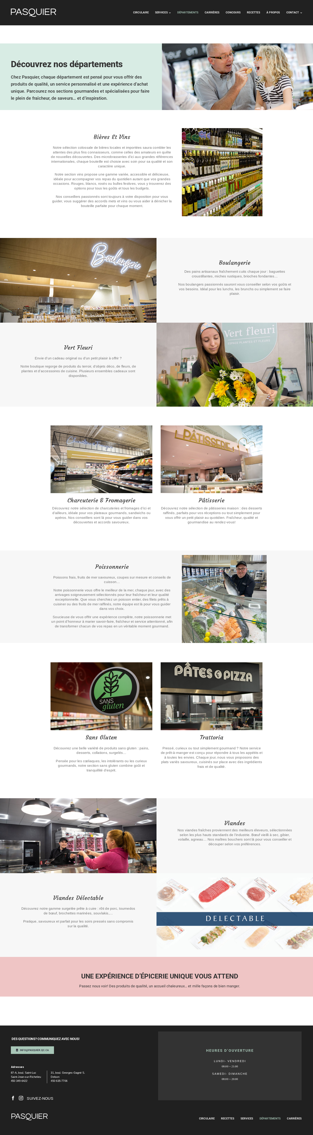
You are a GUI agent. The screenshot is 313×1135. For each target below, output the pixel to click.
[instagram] (21, 1098)
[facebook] (13, 1098)
